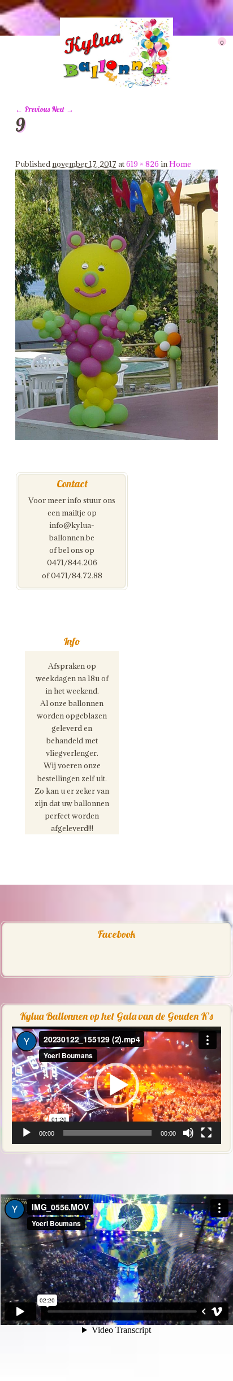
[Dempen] (188, 1132)
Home (180, 164)
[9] (116, 437)
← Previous (32, 109)
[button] (116, 1085)
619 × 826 (142, 164)
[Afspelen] (26, 1132)
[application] (116, 1085)
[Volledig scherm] (206, 1132)
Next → (62, 109)
